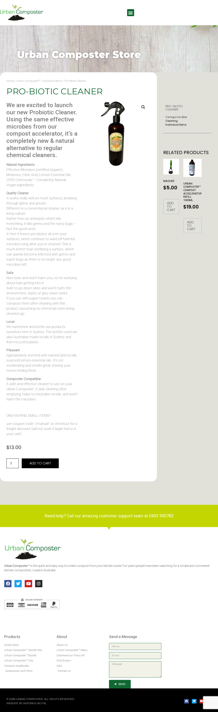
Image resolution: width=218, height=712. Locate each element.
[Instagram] (38, 583)
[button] (130, 12)
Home (10, 80)
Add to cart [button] (171, 206)
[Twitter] (18, 583)
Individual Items (52, 80)
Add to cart (40, 463)
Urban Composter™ (28, 80)
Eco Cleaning (176, 119)
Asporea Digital (35, 703)
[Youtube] (28, 583)
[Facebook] (7, 583)
